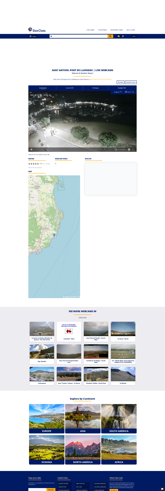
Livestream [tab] (43, 88)
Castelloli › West (69, 339)
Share (121, 82)
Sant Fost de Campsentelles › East (69, 361)
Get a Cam (79, 487)
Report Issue (131, 82)
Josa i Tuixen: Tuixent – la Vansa (69, 383)
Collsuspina (42, 383)
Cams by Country (63, 483)
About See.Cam (80, 483)
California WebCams (100, 487)
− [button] (30, 180)
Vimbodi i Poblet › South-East (96, 383)
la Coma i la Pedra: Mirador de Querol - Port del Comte (42, 339)
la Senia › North (123, 339)
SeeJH (133, 36)
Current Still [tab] (69, 88)
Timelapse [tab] (95, 88)
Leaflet (64, 297)
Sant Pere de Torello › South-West (96, 339)
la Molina (123, 383)
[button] (133, 92)
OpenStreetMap (71, 297)
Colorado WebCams (100, 483)
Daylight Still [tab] (122, 88)
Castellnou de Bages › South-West (96, 361)
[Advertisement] (82, 13)
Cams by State (62, 487)
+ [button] (30, 178)
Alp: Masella (42, 361)
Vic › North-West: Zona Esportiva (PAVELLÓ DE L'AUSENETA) (123, 361)
